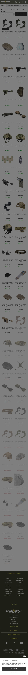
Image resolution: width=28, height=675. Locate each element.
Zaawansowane (14, 672)
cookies (11, 663)
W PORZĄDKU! (14, 668)
